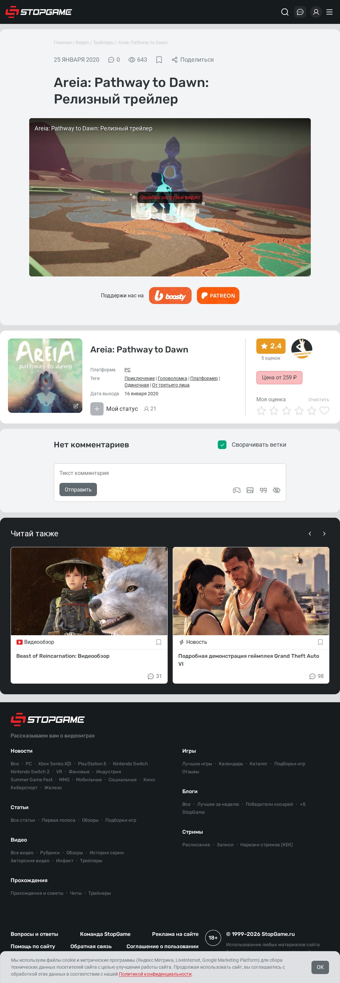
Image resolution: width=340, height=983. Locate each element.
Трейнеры (99, 893)
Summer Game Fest (31, 780)
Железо (53, 788)
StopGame (193, 812)
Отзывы (190, 772)
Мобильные (89, 780)
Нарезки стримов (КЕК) (266, 845)
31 (159, 676)
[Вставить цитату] (263, 490)
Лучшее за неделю (218, 804)
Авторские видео (30, 861)
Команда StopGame (105, 934)
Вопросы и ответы (34, 934)
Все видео (22, 853)
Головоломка (172, 378)
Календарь (231, 764)
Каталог (259, 764)
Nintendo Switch (130, 764)
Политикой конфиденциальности (155, 974)
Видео (82, 42)
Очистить (318, 399)
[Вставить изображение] (250, 490)
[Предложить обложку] (75, 406)
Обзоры (90, 820)
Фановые (79, 772)
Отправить (78, 490)
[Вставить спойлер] (277, 490)
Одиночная (137, 385)
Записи (225, 845)
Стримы (192, 832)
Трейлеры (103, 42)
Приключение (140, 378)
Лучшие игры (197, 764)
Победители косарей (269, 804)
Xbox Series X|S (54, 764)
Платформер (204, 378)
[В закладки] (159, 60)
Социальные (123, 780)
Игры (189, 751)
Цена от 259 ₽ (279, 377)
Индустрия (108, 772)
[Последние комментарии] (300, 12)
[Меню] (330, 12)
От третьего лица (171, 385)
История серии (107, 853)
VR (59, 772)
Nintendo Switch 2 (30, 772)
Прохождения (29, 880)
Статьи (20, 807)
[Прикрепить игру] (237, 490)
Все (15, 764)
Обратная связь (91, 946)
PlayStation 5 (92, 764)
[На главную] (38, 12)
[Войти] (316, 12)
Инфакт (64, 861)
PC (127, 369)
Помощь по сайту (33, 946)
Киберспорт (24, 788)
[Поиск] (285, 12)
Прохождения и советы (37, 893)
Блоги (190, 791)
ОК (320, 967)
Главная (63, 42)
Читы (76, 893)
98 (321, 676)
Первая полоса (58, 820)
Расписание (196, 845)
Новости (22, 751)
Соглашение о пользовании (163, 946)
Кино (149, 780)
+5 (302, 804)
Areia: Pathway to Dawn (143, 42)
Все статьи (23, 820)
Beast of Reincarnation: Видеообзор (63, 656)
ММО (64, 780)
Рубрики (50, 853)
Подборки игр (120, 820)
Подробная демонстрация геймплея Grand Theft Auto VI (248, 660)
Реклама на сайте (175, 934)
